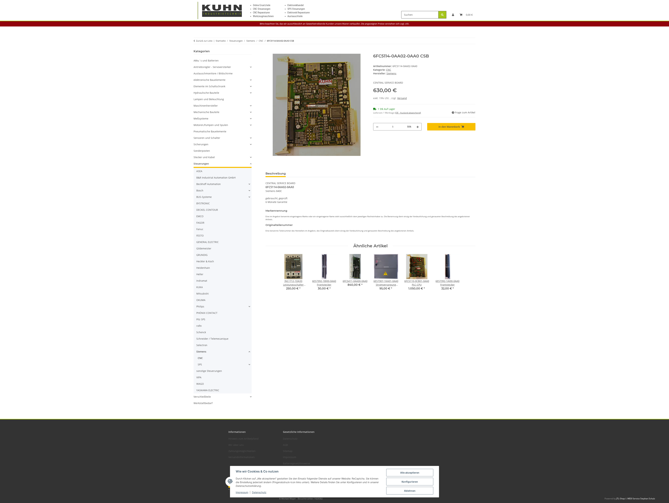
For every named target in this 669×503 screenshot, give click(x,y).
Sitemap (288, 451)
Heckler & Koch (205, 261)
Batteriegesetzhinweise (296, 463)
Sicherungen (201, 144)
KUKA (199, 287)
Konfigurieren (410, 481)
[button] (453, 15)
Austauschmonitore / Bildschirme (213, 73)
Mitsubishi (202, 293)
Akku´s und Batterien (206, 60)
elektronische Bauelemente (209, 80)
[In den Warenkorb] (268, 52)
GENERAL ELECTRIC (207, 242)
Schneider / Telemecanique (212, 338)
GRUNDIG (201, 255)
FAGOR (200, 222)
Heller (199, 274)
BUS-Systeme (204, 197)
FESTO (200, 235)
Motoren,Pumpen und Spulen (211, 125)
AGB (285, 445)
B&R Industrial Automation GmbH (216, 177)
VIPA (198, 377)
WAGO (200, 383)
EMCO (199, 216)
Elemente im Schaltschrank (209, 86)
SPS (200, 364)
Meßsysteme (201, 118)
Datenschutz (259, 492)
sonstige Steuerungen (209, 371)
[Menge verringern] (377, 126)
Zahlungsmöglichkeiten (242, 451)
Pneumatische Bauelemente (210, 131)
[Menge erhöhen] (417, 126)
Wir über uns (236, 445)
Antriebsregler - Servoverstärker (212, 67)
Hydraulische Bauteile (206, 92)
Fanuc (199, 229)
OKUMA (200, 300)
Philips (200, 306)
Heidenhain (203, 267)
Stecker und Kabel (204, 157)
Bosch (199, 190)
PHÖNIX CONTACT (206, 313)
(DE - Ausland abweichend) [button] (408, 112)
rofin (199, 325)
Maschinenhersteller (206, 105)
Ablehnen (410, 490)
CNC (388, 69)
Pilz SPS (200, 319)
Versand (402, 98)
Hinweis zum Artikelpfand (243, 438)
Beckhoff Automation (208, 184)
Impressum (242, 492)
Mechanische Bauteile (206, 112)
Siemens (201, 351)
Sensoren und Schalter (207, 138)
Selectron (201, 345)
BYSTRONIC (203, 203)
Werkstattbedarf (203, 403)
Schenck (201, 332)
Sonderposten (202, 150)
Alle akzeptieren (409, 472)
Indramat (201, 280)
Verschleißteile (202, 396)
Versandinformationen (241, 457)
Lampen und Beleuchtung (209, 99)
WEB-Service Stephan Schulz (641, 498)
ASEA (199, 171)
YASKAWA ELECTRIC (207, 390)
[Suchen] (442, 14)
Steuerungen (201, 163)
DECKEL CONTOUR (207, 209)
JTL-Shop (620, 498)
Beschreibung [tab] (276, 173)
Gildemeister (203, 248)
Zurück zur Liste (204, 40)
